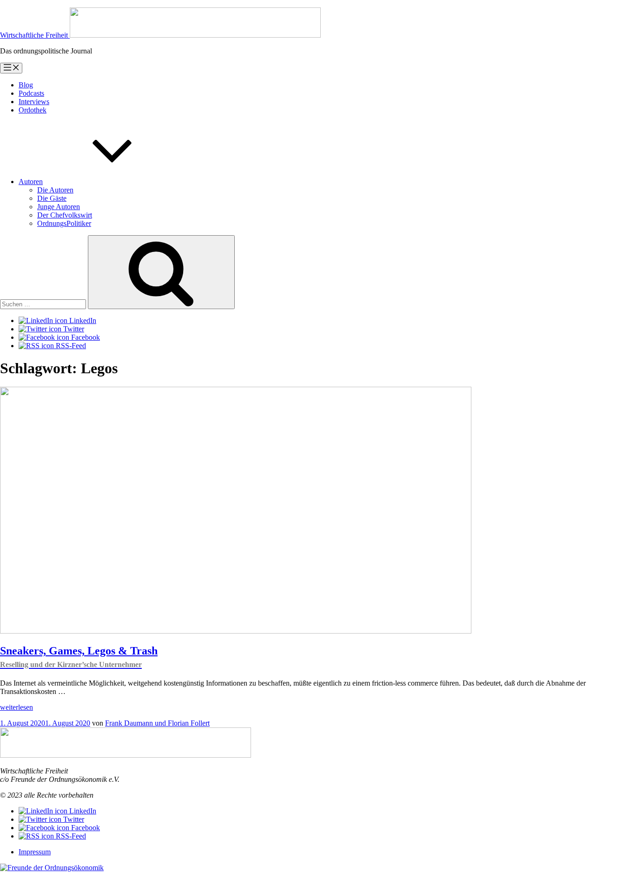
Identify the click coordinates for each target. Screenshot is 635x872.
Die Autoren (55, 190)
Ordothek (32, 110)
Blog (26, 85)
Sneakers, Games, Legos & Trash (79, 656)
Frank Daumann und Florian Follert (157, 723)
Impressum (35, 852)
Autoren (31, 181)
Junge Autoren (58, 207)
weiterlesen (16, 707)
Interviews (34, 102)
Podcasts (31, 93)
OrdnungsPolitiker (64, 223)
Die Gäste (51, 198)
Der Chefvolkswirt (64, 215)
